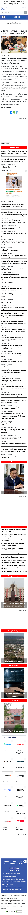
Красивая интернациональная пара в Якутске (14, 571)
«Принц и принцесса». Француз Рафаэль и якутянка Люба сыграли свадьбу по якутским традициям (14, 567)
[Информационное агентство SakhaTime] (16, 17)
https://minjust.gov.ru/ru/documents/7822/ (13, 905)
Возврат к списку (5, 143)
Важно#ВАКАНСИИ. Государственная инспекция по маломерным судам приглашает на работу (11, 347)
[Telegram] (17, 112)
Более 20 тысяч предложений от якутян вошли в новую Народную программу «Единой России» (12, 339)
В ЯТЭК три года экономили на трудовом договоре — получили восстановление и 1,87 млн (14, 388)
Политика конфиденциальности (9, 876)
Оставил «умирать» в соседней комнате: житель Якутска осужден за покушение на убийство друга (13, 315)
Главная (6, 861)
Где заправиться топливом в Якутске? (12, 361)
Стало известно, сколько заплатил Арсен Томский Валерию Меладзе (14, 3)
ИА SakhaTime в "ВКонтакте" (14, 23)
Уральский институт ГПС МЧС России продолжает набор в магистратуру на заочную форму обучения (11, 380)
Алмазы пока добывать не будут (10, 553)
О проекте (14, 861)
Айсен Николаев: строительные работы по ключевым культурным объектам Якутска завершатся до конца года (13, 331)
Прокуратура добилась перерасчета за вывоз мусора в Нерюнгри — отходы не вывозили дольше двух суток (14, 153)
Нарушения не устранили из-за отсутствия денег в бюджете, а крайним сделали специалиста (13, 430)
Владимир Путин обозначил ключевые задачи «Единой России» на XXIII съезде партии (12, 242)
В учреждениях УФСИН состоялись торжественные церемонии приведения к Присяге (13, 355)
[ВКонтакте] (11, 112)
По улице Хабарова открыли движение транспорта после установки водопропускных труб (14, 323)
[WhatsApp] (14, 112)
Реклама (12, 863)
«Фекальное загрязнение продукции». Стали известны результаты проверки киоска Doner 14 (14, 234)
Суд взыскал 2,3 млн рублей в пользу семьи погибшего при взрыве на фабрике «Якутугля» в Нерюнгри (13, 372)
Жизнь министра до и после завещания (12, 284)
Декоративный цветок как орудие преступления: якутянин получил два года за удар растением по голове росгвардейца (14, 214)
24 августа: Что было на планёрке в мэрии (13, 366)
